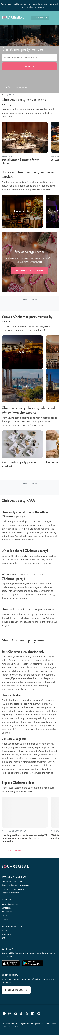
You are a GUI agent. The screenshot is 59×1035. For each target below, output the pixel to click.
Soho (22, 352)
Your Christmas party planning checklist (19, 464)
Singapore (6, 934)
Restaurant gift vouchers (12, 881)
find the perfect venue (29, 270)
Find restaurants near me (13, 888)
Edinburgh (22, 385)
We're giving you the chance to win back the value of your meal (29, 5)
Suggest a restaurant (11, 892)
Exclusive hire (22, 211)
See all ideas (13, 850)
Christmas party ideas (14, 831)
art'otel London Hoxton (16, 87)
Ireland (5, 930)
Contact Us (6, 907)
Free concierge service (29, 252)
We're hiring (7, 911)
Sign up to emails (16, 989)
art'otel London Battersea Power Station (20, 161)
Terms (4, 915)
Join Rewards (39, 17)
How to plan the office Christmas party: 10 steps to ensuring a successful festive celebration (24, 838)
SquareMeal (13, 18)
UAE (3, 938)
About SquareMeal (10, 904)
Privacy (5, 919)
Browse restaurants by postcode (16, 885)
